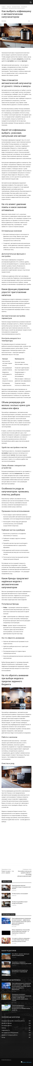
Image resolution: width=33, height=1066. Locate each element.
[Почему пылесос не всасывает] (6, 896)
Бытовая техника (16, 6)
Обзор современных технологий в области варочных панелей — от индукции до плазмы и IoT (21, 931)
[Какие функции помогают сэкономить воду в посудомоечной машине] (6, 888)
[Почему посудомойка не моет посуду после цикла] (6, 904)
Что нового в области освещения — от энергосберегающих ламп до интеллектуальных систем (21, 940)
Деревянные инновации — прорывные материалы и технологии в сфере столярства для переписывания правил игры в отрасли (21, 997)
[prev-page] (3, 910)
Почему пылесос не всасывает (20, 893)
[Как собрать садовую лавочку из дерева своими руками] (6, 956)
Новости (9, 6)
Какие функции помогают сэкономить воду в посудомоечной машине (21, 887)
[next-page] (5, 910)
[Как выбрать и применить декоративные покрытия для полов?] (6, 964)
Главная (3, 6)
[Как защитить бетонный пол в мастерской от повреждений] (6, 973)
